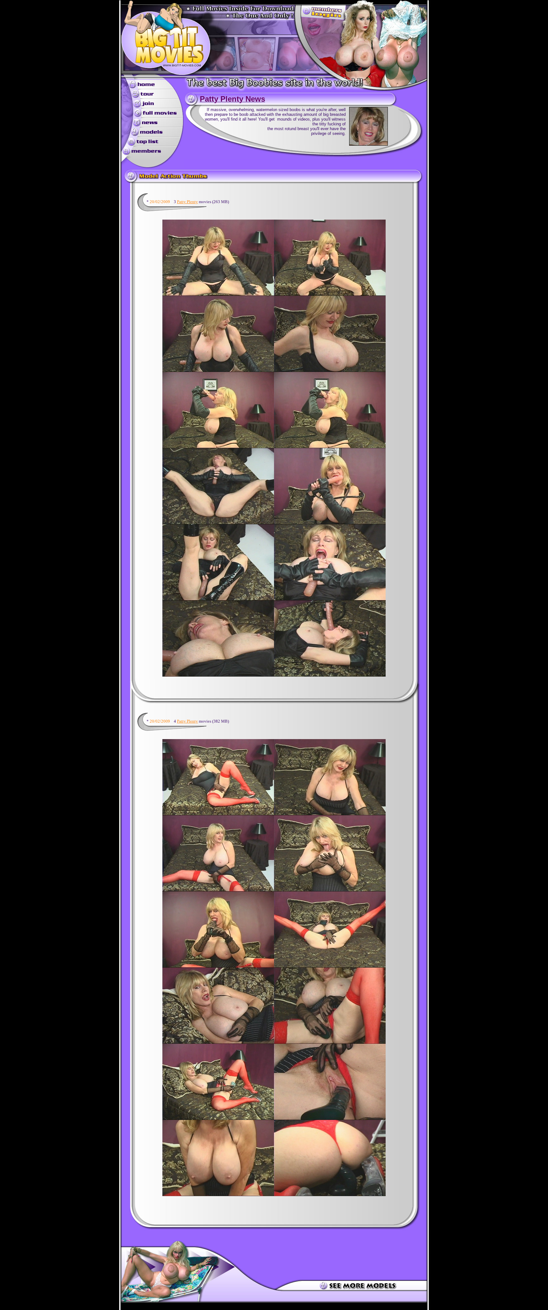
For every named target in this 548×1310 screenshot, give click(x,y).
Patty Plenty (187, 201)
